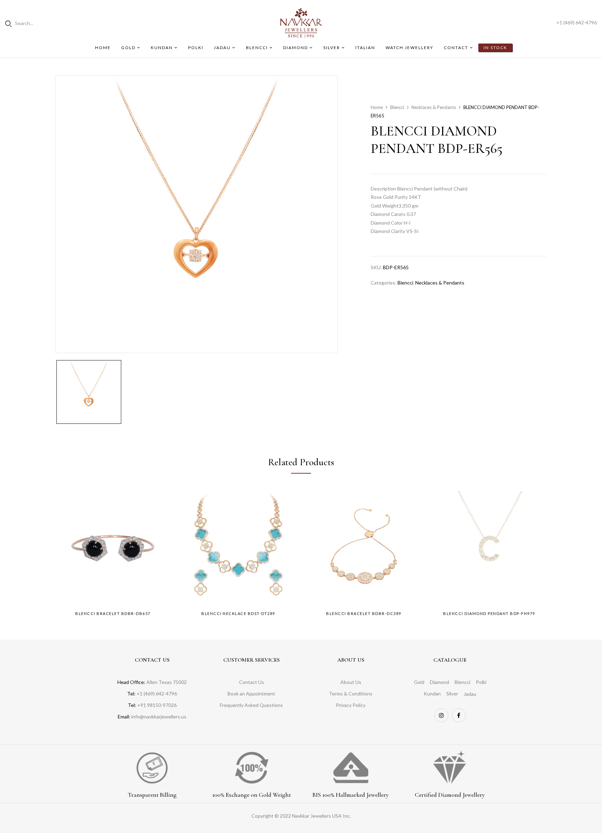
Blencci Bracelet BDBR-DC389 (363, 613)
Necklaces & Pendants (433, 107)
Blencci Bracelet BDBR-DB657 (112, 613)
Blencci (397, 107)
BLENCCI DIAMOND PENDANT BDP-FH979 (489, 613)
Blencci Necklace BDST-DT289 (238, 613)
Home (377, 107)
